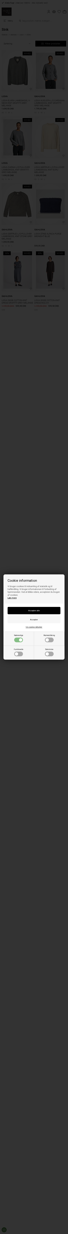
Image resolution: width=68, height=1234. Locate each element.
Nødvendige (18, 635)
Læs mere (12, 598)
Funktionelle (18, 649)
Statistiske (49, 649)
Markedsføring (49, 635)
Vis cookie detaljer (34, 627)
